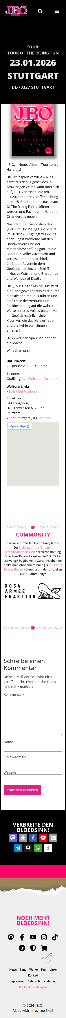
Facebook (50, 378)
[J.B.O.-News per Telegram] (22, 948)
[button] (56, 11)
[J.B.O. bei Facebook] (22, 937)
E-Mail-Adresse (15, 757)
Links (53, 969)
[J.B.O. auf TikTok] (55, 937)
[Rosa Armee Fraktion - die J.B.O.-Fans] (33, 948)
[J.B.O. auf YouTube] (33, 937)
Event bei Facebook (23, 391)
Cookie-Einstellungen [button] (33, 987)
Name (8, 741)
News (13, 969)
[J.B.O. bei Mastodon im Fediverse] (11, 937)
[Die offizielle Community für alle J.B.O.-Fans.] (33, 591)
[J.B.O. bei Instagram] (44, 937)
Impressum (17, 981)
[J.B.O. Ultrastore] (44, 948)
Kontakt (33, 975)
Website (34, 378)
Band (23, 969)
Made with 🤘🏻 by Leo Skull (33, 1010)
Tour (44, 969)
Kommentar (14, 694)
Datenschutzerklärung (41, 981)
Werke (33, 969)
